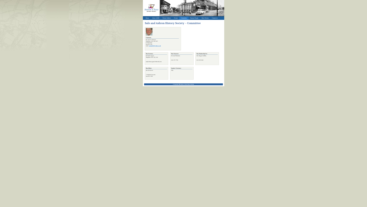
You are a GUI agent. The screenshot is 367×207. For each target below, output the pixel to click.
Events (176, 18)
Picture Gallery (167, 18)
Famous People (194, 18)
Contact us (215, 18)
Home (147, 18)
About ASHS (155, 18)
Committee (184, 18)
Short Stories (205, 18)
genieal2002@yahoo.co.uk (155, 45)
